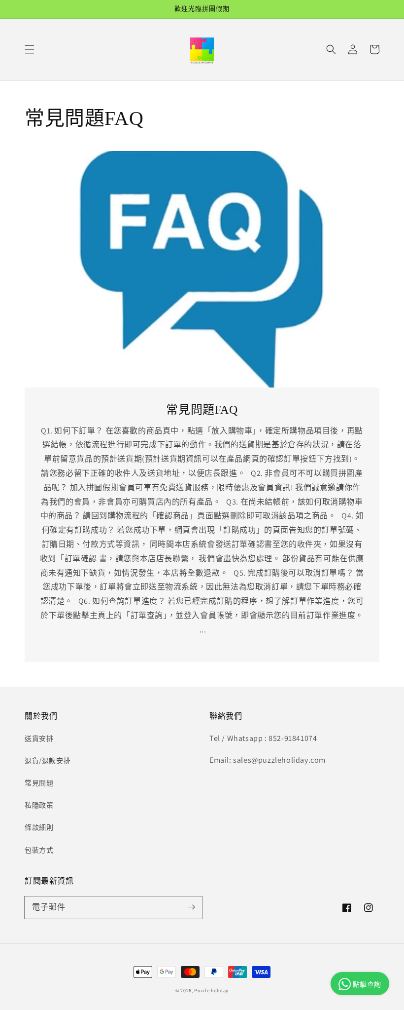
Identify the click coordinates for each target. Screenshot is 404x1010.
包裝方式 (39, 850)
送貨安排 (39, 738)
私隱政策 (39, 805)
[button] (29, 49)
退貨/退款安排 (47, 760)
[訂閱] (191, 907)
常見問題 (39, 782)
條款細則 (39, 827)
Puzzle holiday (211, 990)
